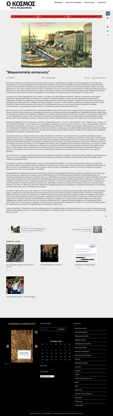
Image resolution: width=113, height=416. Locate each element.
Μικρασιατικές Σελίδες (53, 16)
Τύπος (76, 386)
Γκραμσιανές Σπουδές (81, 363)
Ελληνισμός (78, 397)
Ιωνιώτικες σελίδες (81, 347)
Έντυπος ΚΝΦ (79, 405)
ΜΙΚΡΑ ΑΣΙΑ (87, 78)
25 (47, 359)
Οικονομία (78, 367)
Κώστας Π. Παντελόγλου (73, 2)
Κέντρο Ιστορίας (89, 2)
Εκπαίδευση (78, 390)
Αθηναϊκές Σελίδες (80, 340)
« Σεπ (41, 365)
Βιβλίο (77, 382)
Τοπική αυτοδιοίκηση (81, 332)
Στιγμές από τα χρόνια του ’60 (83, 378)
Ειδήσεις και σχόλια (24, 16)
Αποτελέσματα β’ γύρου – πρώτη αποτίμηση (20, 297)
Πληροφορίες (58, 2)
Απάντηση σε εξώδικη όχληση (85, 265)
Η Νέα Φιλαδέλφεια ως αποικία (51, 265)
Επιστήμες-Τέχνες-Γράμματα (83, 394)
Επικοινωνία (102, 2)
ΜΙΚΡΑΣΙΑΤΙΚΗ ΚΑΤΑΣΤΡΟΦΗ (99, 78)
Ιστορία (77, 374)
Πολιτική (77, 359)
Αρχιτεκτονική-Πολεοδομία (83, 355)
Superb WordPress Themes (75, 413)
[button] (8, 346)
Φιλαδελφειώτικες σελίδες (85, 16)
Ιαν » (45, 365)
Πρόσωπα (78, 370)
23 (69, 356)
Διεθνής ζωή (78, 401)
